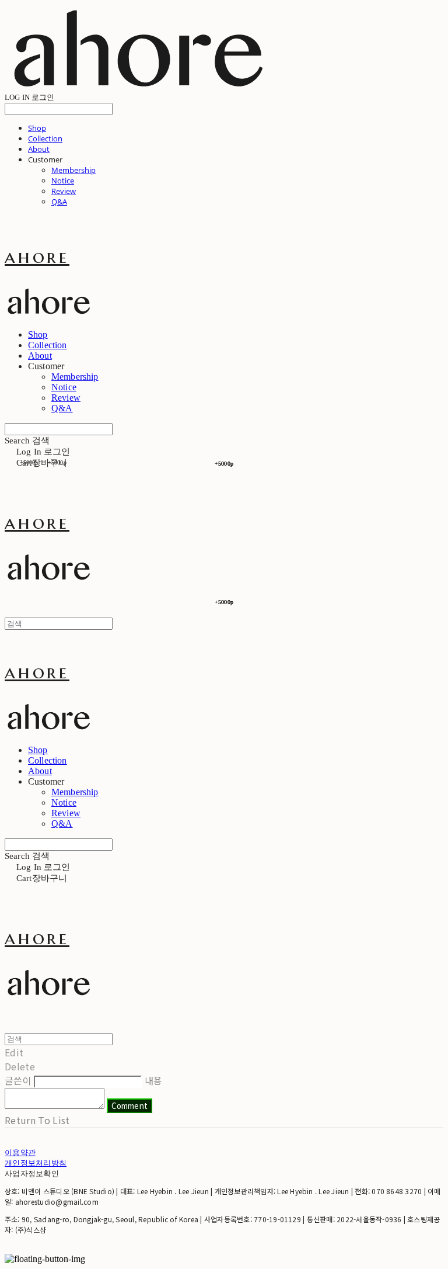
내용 (154, 1080)
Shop (37, 128)
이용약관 (20, 1152)
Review (63, 191)
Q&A (59, 201)
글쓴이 (18, 1080)
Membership (73, 170)
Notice (62, 180)
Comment (129, 1105)
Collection (45, 138)
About (39, 149)
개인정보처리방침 (35, 1162)
